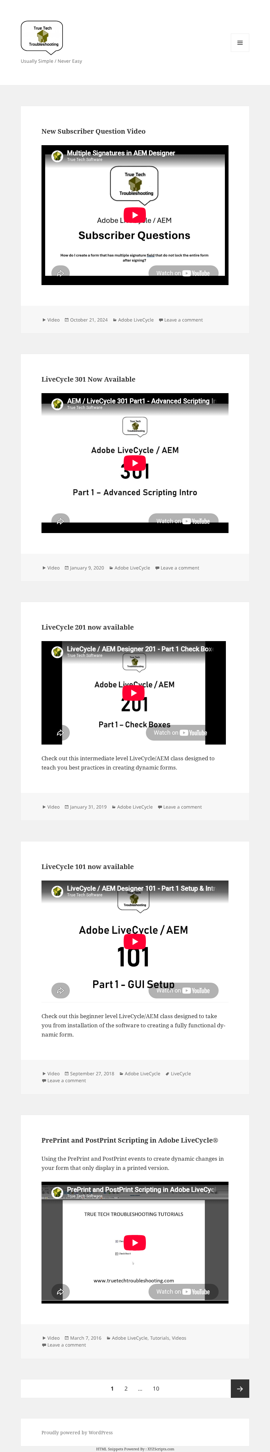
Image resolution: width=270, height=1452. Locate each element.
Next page (240, 1388)
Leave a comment (183, 320)
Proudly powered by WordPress (77, 1432)
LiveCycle (181, 1073)
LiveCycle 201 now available (87, 627)
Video (53, 320)
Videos (179, 1338)
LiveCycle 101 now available (87, 866)
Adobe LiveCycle (136, 320)
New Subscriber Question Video (93, 131)
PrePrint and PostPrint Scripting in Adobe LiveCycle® (129, 1140)
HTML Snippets (109, 1448)
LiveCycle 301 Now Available (88, 379)
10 (158, 1388)
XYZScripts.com (161, 1448)
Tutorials (159, 1338)
